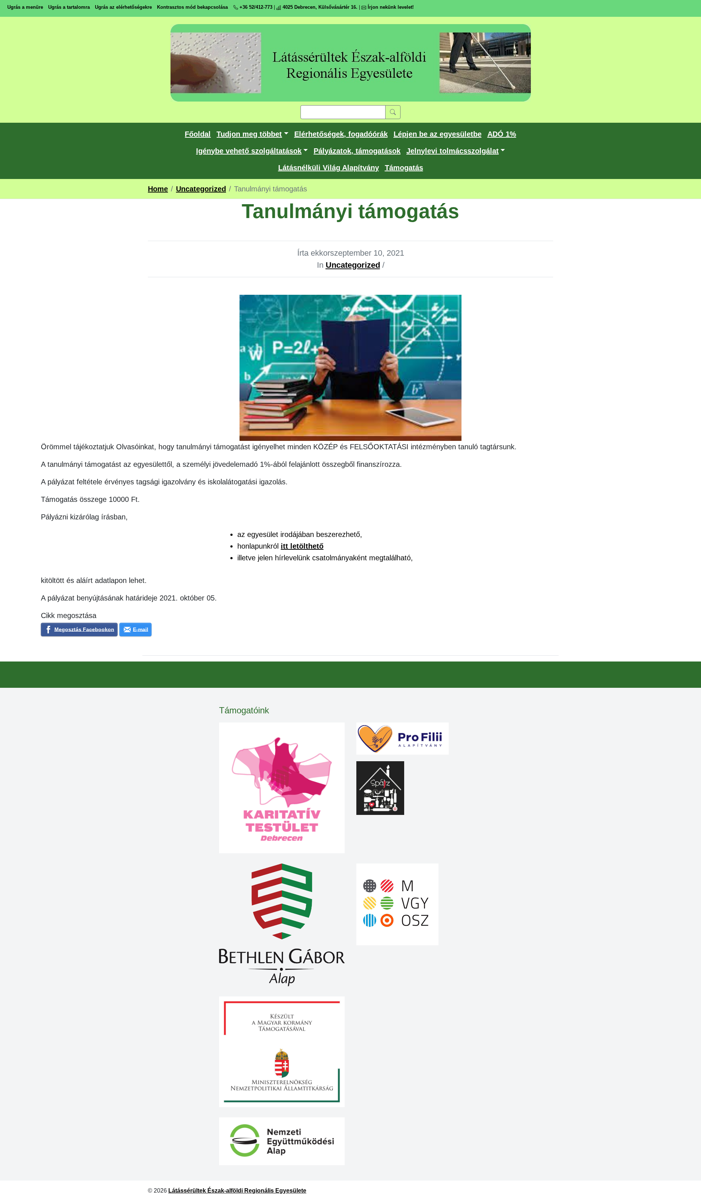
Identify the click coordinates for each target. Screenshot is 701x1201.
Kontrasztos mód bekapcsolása (192, 7)
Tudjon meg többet (249, 134)
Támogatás (404, 168)
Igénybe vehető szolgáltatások (249, 151)
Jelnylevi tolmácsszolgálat (452, 151)
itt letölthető (302, 546)
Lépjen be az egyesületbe (438, 134)
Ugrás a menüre (25, 7)
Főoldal (198, 134)
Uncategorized (353, 265)
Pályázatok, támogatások (357, 151)
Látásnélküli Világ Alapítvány (328, 168)
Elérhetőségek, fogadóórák (341, 134)
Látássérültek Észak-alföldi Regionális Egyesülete (237, 1190)
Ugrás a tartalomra (69, 7)
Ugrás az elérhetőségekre (123, 7)
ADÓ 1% (501, 134)
